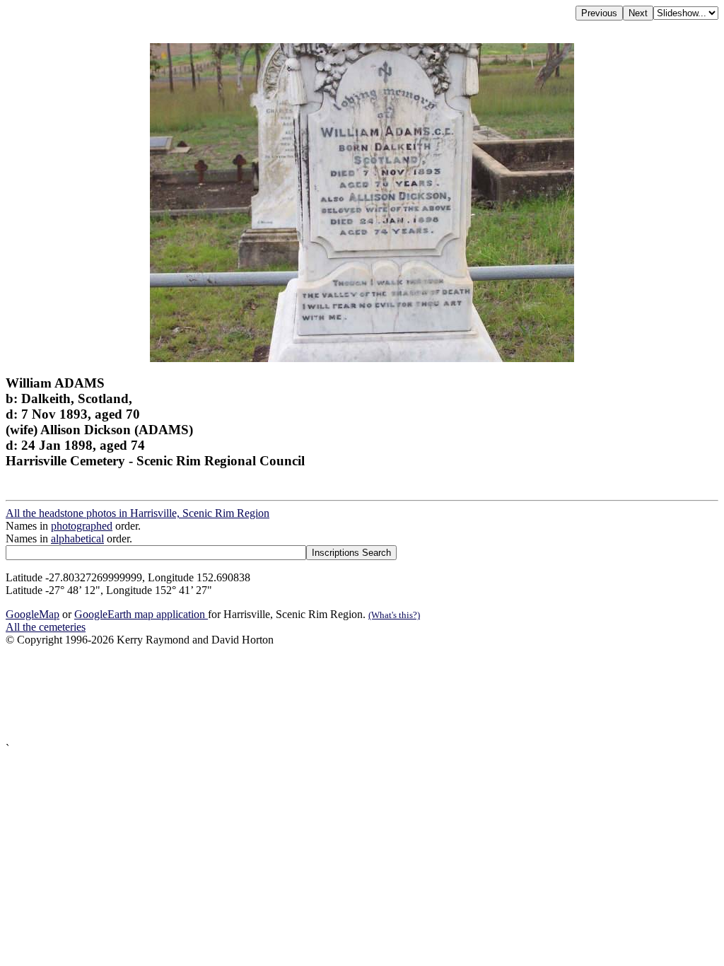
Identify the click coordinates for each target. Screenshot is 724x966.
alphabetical (77, 539)
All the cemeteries (46, 627)
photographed (81, 526)
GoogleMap (32, 614)
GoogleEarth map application (141, 614)
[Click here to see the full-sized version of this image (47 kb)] (362, 358)
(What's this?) (394, 615)
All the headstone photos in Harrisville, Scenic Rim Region (137, 513)
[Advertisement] (362, 694)
